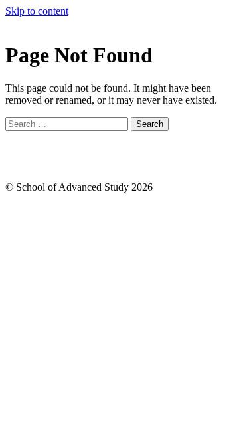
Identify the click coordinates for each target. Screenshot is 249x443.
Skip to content (36, 11)
